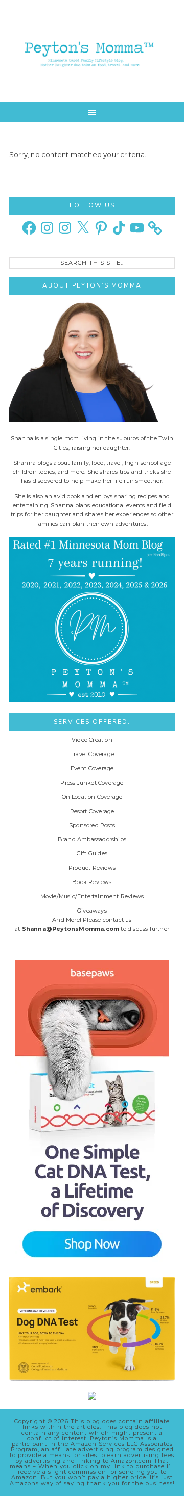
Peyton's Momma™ (92, 51)
